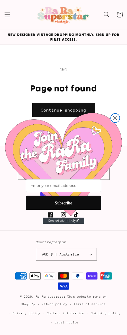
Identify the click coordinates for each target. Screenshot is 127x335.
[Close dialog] (115, 118)
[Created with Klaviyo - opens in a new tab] (63, 220)
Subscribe (63, 202)
